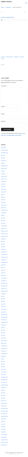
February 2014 (4, 278)
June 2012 (3, 330)
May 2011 (3, 364)
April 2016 (3, 223)
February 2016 (4, 225)
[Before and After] (25, 12)
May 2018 (3, 184)
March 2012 (3, 338)
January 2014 (3, 280)
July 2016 (3, 215)
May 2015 (3, 244)
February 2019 (4, 176)
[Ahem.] (2, 12)
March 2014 (3, 275)
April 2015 (3, 246)
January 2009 (3, 437)
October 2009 (4, 413)
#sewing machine (9, 56)
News (2, 7)
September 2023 (4, 150)
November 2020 (4, 165)
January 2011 (3, 374)
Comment (4, 86)
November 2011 (4, 348)
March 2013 (3, 306)
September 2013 (4, 291)
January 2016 (3, 228)
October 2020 (4, 168)
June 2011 (3, 361)
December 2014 (4, 254)
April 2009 (3, 429)
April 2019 (3, 173)
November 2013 (4, 285)
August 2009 (3, 419)
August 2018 (3, 181)
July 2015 (3, 241)
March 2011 (3, 369)
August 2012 (3, 325)
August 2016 (3, 212)
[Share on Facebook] (1, 65)
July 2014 (3, 267)
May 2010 (3, 395)
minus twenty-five (7, 17)
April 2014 (3, 272)
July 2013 (3, 296)
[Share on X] (4, 65)
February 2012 (4, 340)
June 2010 (3, 392)
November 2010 (4, 379)
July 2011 (3, 359)
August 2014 (3, 265)
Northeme (17, 454)
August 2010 (3, 387)
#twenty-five (16, 56)
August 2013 (3, 293)
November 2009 (4, 411)
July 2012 (3, 327)
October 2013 (4, 288)
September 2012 (4, 322)
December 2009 (4, 408)
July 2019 (3, 171)
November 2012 (4, 317)
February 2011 (4, 372)
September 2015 (4, 236)
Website (3, 121)
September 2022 (4, 152)
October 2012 (4, 319)
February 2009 (4, 434)
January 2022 (3, 160)
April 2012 (3, 335)
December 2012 (4, 314)
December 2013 (4, 283)
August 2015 (3, 238)
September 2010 (4, 385)
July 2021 (3, 163)
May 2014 (3, 270)
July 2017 (3, 194)
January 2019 (3, 179)
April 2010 (3, 398)
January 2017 (3, 207)
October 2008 (4, 445)
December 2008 (4, 439)
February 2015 (4, 252)
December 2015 (4, 231)
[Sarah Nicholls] (6, 1)
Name (3, 106)
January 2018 (3, 189)
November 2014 (4, 257)
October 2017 (4, 192)
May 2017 (3, 197)
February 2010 (4, 403)
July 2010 (3, 390)
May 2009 (3, 426)
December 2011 (4, 345)
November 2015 (4, 233)
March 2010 (3, 400)
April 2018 (3, 186)
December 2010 (4, 377)
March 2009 (3, 432)
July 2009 (3, 421)
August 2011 (3, 356)
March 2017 (3, 202)
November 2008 (4, 442)
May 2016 (3, 220)
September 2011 (4, 353)
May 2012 (3, 332)
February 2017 (4, 205)
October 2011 (4, 351)
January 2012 (3, 343)
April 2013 (3, 304)
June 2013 (3, 299)
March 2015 (3, 249)
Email (3, 114)
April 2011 (3, 366)
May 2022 (3, 158)
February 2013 (4, 309)
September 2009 (4, 416)
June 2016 (3, 218)
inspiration (8, 7)
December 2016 (4, 210)
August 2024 (3, 147)
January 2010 (3, 405)
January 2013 (3, 312)
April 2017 (3, 199)
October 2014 (4, 259)
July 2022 (3, 155)
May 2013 (3, 301)
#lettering (3, 56)
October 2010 (4, 382)
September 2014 (4, 262)
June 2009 (3, 424)
